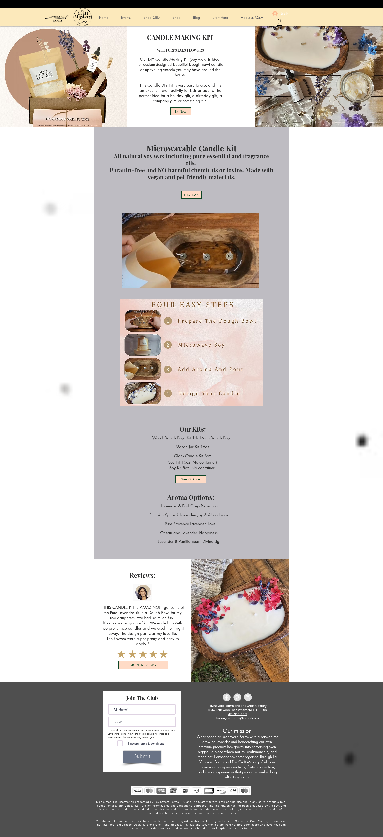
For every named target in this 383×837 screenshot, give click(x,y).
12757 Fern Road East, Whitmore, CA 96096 (237, 710)
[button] (279, 22)
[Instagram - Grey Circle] (248, 697)
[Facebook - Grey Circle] (227, 697)
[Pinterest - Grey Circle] (237, 697)
